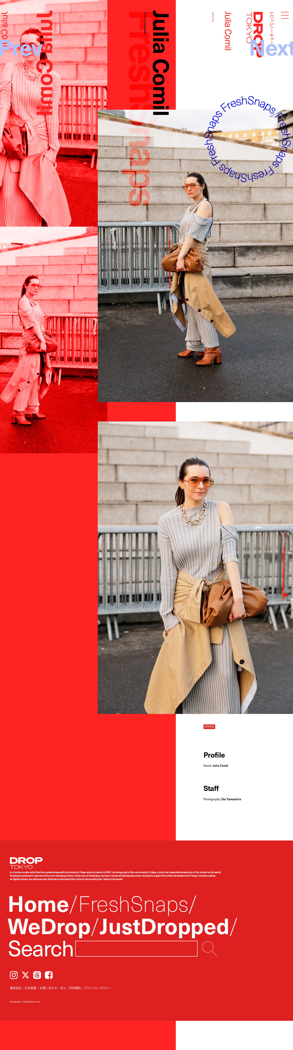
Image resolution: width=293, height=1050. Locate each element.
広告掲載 (30, 988)
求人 (63, 988)
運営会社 (16, 988)
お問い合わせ (48, 988)
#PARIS (209, 726)
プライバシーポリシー (97, 988)
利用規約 (75, 988)
